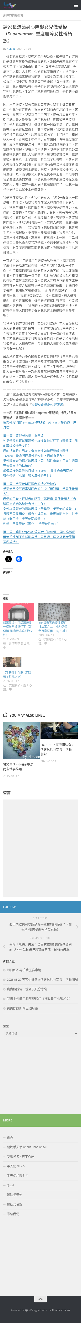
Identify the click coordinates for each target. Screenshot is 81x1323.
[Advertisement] (40, 1077)
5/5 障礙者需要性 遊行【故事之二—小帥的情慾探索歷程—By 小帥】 (53, 627)
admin (11, 48)
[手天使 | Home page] (11, 5)
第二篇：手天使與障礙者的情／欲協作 (29, 484)
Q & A (10, 1185)
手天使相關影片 (18, 1176)
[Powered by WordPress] (26, 1310)
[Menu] (76, 5)
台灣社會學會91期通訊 (47, 405)
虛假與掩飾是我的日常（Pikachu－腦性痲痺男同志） (39, 471)
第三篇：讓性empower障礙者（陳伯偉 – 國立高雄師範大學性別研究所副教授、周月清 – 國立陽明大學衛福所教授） (39, 537)
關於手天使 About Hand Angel (27, 1147)
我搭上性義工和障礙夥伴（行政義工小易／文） (39, 999)
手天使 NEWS (16, 1166)
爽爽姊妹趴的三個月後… (23, 1008)
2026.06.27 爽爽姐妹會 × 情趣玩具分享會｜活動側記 (57, 749)
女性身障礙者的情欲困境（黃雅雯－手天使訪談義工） (40, 509)
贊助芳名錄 (14, 1204)
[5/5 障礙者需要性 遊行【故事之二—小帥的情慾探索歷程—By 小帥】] (54, 612)
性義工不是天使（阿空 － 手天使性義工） (31, 524)
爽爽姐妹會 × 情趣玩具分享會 (27, 989)
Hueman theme (61, 1310)
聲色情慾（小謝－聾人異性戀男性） (28, 476)
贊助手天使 (14, 1195)
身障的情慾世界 (13, 15)
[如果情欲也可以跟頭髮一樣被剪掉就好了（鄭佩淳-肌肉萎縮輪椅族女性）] (18, 612)
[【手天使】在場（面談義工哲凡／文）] (18, 662)
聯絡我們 (13, 1214)
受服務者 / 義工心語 (20, 1156)
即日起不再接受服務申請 (24, 970)
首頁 (10, 1137)
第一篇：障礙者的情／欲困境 (23, 436)
